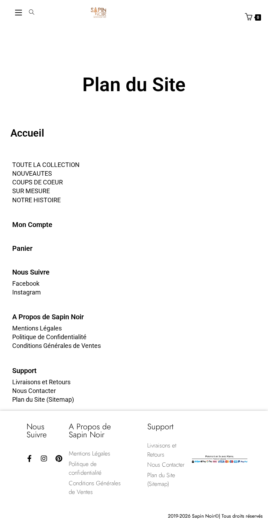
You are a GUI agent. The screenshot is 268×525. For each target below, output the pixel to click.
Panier (22, 248)
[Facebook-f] (29, 458)
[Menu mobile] (18, 12)
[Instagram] (43, 458)
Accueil (27, 133)
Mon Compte (32, 224)
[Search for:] (29, 12)
